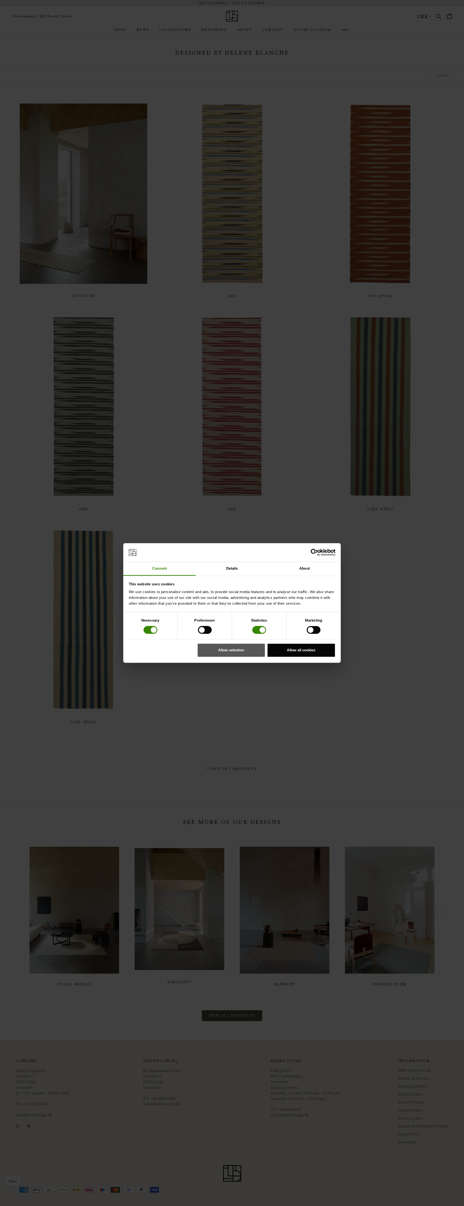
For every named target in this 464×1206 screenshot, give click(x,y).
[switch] (205, 630)
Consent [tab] (159, 568)
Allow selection (231, 650)
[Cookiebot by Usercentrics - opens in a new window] (314, 552)
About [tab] (304, 568)
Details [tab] (232, 568)
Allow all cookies (301, 650)
